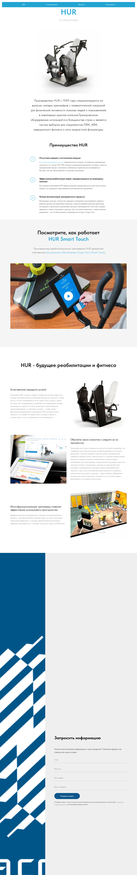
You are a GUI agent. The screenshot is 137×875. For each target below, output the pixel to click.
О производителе (51, 4)
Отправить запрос (67, 796)
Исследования (110, 4)
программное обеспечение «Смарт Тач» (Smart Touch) (75, 252)
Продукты (81, 4)
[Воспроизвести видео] (68, 296)
